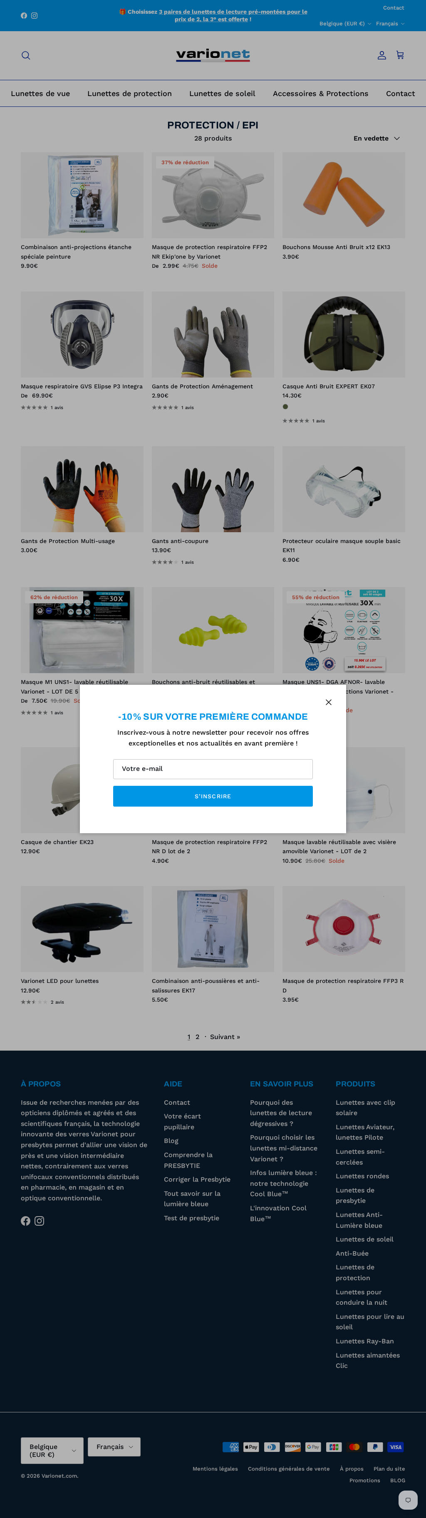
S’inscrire (213, 796)
